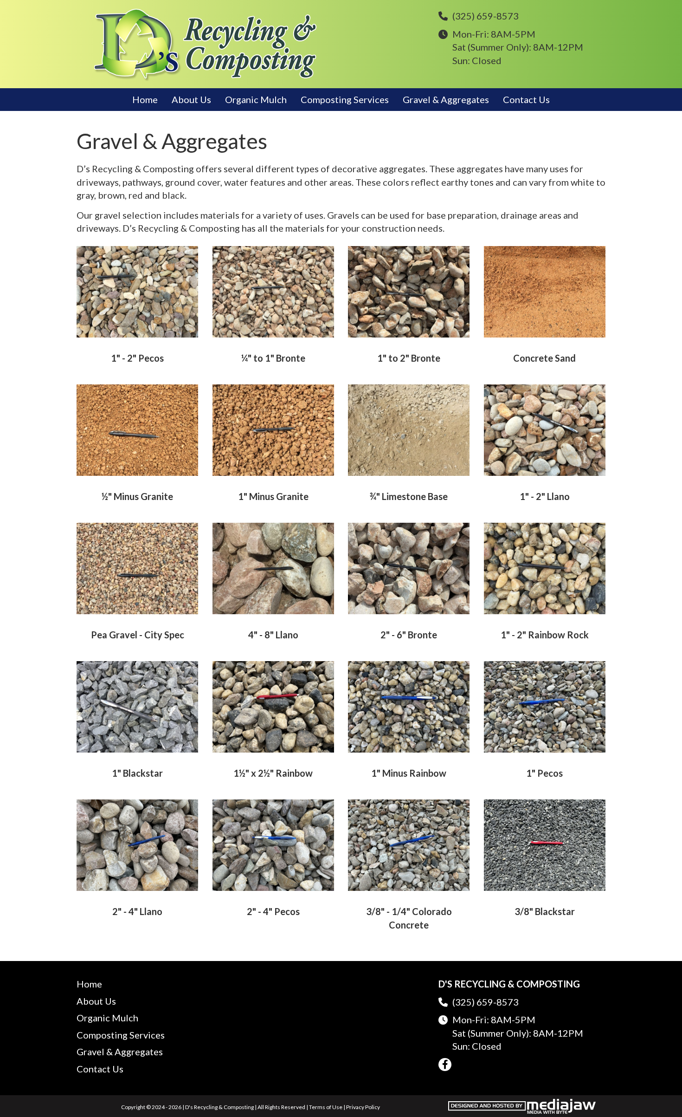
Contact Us (526, 99)
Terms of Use (325, 1107)
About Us (191, 99)
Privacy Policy (363, 1107)
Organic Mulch (256, 99)
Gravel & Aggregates (446, 99)
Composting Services (345, 99)
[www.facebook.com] (444, 1064)
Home (145, 99)
